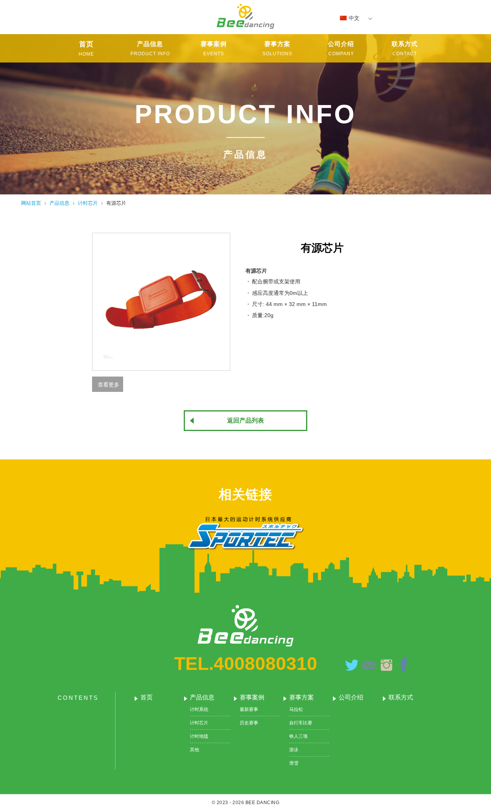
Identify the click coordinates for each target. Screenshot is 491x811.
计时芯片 (199, 722)
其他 (194, 749)
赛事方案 (301, 697)
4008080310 (265, 663)
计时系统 (199, 709)
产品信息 (202, 697)
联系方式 (401, 697)
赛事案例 (252, 697)
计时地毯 (199, 736)
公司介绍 (351, 697)
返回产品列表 (245, 420)
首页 (146, 697)
